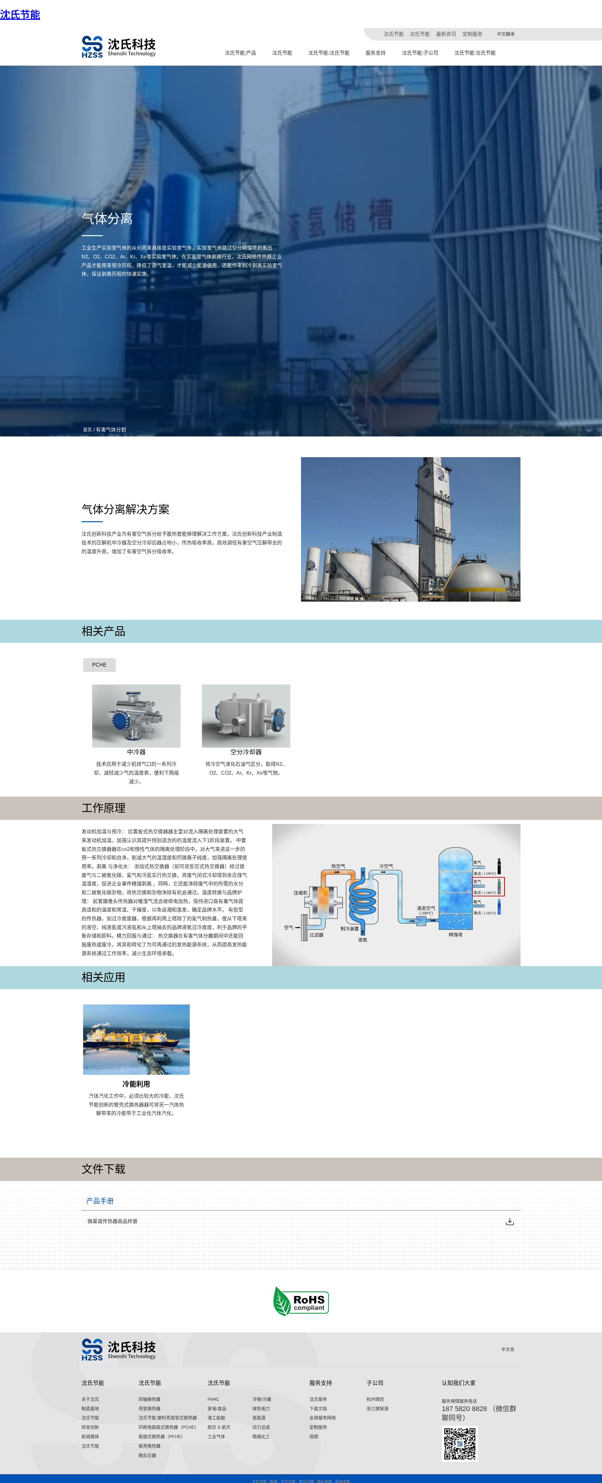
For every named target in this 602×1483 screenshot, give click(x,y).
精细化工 (261, 1436)
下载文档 (318, 1408)
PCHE (99, 665)
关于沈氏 (90, 1399)
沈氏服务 (318, 1399)
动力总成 (261, 1427)
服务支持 (376, 53)
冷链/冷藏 (261, 1399)
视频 (313, 1436)
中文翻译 (506, 33)
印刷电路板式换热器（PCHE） (169, 1427)
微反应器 (147, 1455)
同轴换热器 (150, 1399)
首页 (87, 429)
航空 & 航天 (219, 1427)
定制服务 (472, 34)
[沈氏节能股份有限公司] (119, 47)
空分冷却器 (246, 752)
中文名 (508, 1349)
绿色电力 (261, 1408)
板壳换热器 (150, 1445)
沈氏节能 (20, 14)
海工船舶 (216, 1417)
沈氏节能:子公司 (420, 53)
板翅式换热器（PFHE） (162, 1436)
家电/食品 (217, 1408)
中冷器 (136, 752)
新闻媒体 (90, 1436)
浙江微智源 (377, 1408)
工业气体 (216, 1436)
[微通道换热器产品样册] (510, 1221)
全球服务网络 (322, 1417)
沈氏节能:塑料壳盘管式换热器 (168, 1417)
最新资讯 (446, 34)
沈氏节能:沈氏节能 (329, 53)
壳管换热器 (150, 1408)
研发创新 (90, 1427)
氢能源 (259, 1417)
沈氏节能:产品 (240, 53)
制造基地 (90, 1408)
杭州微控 (375, 1399)
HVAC (213, 1399)
